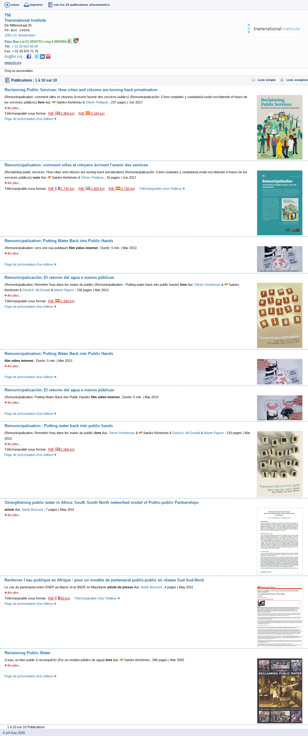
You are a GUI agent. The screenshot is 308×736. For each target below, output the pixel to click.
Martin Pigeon (64, 290)
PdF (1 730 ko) (122, 188)
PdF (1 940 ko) (61, 301)
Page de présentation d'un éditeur (29, 119)
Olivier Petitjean (97, 102)
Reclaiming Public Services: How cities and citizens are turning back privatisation (81, 90)
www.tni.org (13, 62)
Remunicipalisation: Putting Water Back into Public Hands (59, 241)
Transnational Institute (25, 20)
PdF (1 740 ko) (61, 188)
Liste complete (297, 80)
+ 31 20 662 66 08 (25, 46)
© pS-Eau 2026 (12, 732)
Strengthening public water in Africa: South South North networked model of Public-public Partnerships (102, 502)
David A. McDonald (37, 290)
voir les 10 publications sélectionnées (82, 4)
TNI (8, 15)
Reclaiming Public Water (28, 653)
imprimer (36, 4)
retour (15, 4)
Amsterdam (26, 35)
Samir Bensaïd (33, 509)
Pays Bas (12, 41)
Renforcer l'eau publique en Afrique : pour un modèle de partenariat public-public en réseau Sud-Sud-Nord (104, 580)
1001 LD (11, 35)
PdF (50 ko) (59, 598)
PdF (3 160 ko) (92, 113)
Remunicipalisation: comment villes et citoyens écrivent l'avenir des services (76, 165)
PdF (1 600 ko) (92, 188)
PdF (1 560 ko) (61, 449)
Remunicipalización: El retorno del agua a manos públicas (59, 277)
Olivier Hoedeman (207, 284)
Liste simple (267, 80)
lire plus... (14, 108)
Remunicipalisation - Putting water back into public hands (59, 425)
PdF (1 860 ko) (61, 113)
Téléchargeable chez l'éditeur (160, 188)
